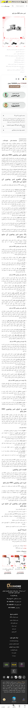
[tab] (22, 140)
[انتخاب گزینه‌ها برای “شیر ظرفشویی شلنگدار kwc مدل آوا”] (8, 564)
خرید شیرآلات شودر (14, 620)
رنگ (25, 77)
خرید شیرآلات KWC (14, 617)
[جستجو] (12, 6)
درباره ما (14, 656)
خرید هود (14, 629)
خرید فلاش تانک (14, 623)
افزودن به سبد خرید (14, 86)
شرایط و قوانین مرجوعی (14, 644)
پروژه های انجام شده (14, 640)
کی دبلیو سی (16, 546)
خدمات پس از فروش (14, 647)
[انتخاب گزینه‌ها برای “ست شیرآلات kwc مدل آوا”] (20, 564)
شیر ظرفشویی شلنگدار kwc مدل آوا (7, 569)
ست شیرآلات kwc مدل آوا (20, 569)
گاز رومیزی (14, 631)
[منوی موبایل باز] (27, 6)
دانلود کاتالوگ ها (14, 650)
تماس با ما (14, 653)
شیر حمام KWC (19, 548)
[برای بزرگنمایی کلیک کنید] (23, 37)
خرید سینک (14, 626)
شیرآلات (21, 546)
